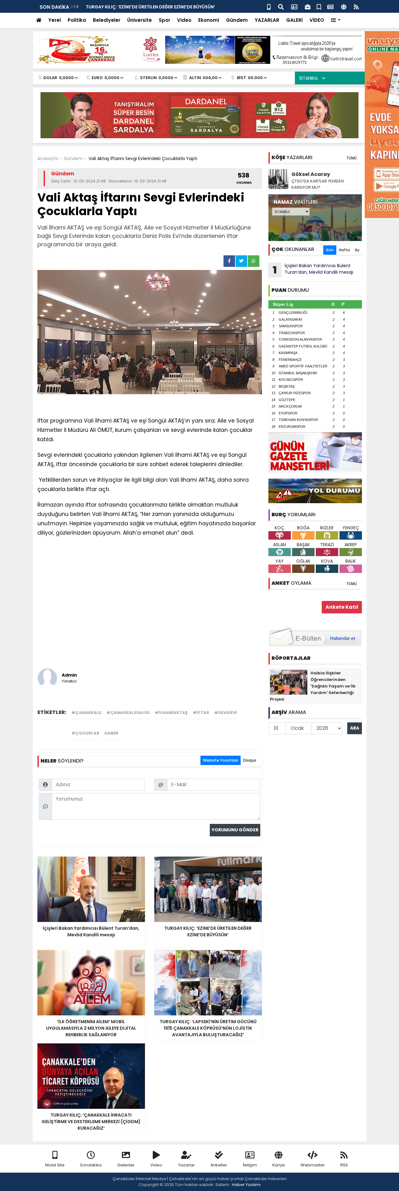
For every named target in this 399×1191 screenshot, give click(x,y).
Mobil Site (55, 1165)
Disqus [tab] (249, 760)
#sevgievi (225, 713)
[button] (336, 20)
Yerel (54, 20)
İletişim (250, 1165)
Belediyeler (106, 20)
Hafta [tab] (344, 250)
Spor (164, 20)
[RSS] (356, 6)
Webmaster (312, 1165)
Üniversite (139, 20)
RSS (344, 1165)
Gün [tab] (330, 250)
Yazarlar (186, 1165)
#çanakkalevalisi (128, 713)
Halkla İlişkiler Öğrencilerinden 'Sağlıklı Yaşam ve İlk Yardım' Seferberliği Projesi (313, 686)
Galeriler (126, 1165)
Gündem (237, 20)
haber (111, 733)
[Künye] (343, 6)
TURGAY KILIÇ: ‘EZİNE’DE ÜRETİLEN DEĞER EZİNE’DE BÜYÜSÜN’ (150, 7)
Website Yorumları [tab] (220, 760)
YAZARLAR (267, 20)
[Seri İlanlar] (319, 6)
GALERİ (294, 20)
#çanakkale (86, 713)
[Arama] (281, 6)
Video (184, 20)
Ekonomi (208, 20)
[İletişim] (294, 6)
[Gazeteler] (330, 6)
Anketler (218, 1165)
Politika (77, 20)
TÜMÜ (351, 158)
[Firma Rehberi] (308, 6)
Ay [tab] (357, 250)
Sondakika (91, 1165)
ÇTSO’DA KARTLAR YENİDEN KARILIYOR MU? (317, 184)
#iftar (201, 713)
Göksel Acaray (310, 174)
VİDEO (317, 20)
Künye (278, 1165)
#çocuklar (85, 733)
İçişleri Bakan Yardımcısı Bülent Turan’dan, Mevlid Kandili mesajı (313, 269)
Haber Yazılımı (246, 1185)
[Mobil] (269, 6)
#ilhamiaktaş (171, 713)
